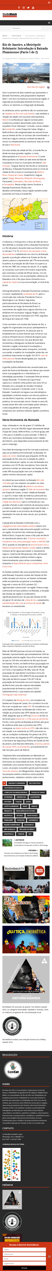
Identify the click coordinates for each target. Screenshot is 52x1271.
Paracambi (8, 820)
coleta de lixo (30, 600)
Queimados (33, 820)
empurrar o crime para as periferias (32, 719)
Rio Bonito (28, 825)
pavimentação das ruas (12, 603)
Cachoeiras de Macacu (13, 788)
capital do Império (10, 282)
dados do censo (9, 456)
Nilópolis (8, 815)
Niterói (5, 119)
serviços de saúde (33, 603)
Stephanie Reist (11, 58)
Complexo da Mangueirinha (15, 792)
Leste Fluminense (11, 806)
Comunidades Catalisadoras (27, 1090)
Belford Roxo (35, 783)
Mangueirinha (23, 700)
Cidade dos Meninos (11, 502)
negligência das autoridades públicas (19, 526)
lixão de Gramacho (36, 489)
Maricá (34, 806)
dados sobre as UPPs (25, 728)
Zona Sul (35, 715)
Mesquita (8, 811)
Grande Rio (21, 797)
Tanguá (21, 834)
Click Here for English (36, 87)
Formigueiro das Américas (14, 694)
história (7, 802)
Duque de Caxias (38, 792)
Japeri (28, 802)
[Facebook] (19, 7)
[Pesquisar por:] (26, 28)
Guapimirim (35, 797)
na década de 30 (30, 294)
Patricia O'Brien (34, 58)
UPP (29, 706)
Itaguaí (19, 802)
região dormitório (12, 825)
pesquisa (20, 820)
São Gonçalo (9, 829)
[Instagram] (24, 7)
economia (8, 797)
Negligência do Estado (25, 811)
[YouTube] (33, 7)
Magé (25, 806)
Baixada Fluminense (17, 783)
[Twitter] (28, 7)
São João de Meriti (26, 829)
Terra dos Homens (10, 771)
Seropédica (8, 834)
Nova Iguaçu (32, 815)
